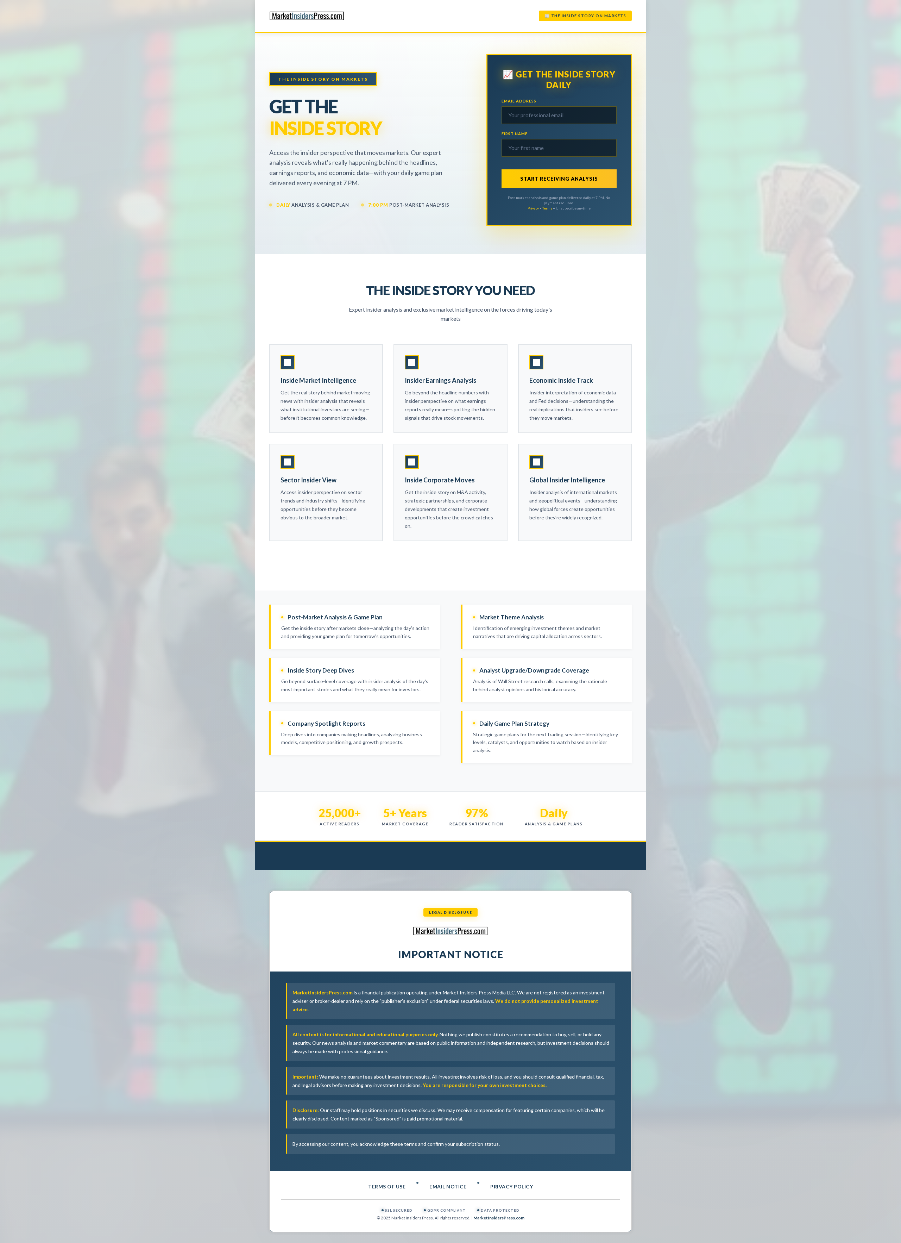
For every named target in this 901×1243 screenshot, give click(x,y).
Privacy (533, 208)
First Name (515, 133)
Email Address (519, 101)
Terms (547, 208)
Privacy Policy (511, 1186)
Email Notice (447, 1186)
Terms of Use (386, 1186)
